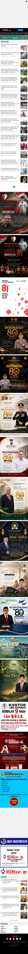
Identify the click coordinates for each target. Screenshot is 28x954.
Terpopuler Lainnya (14, 920)
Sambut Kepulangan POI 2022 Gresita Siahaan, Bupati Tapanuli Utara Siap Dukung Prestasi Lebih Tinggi (10, 137)
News (9, 33)
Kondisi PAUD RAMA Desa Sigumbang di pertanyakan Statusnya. (10, 53)
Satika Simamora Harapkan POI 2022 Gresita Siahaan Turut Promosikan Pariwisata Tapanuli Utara (10, 129)
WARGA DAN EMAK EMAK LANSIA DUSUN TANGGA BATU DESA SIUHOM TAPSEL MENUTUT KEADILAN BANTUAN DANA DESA (10, 71)
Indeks (5, 33)
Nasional (12, 33)
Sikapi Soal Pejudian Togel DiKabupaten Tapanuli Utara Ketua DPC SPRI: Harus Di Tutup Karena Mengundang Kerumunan (10, 104)
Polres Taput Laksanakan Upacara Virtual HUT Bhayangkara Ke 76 (9, 144)
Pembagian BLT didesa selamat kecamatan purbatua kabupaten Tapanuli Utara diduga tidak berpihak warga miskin (9, 162)
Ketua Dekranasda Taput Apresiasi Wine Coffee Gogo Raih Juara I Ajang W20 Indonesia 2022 (9, 120)
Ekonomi (21, 33)
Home (2, 33)
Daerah (2, 926)
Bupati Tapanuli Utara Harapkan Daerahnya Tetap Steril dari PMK (8, 152)
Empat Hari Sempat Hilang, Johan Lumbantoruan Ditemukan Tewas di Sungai (9, 87)
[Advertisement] (14, 14)
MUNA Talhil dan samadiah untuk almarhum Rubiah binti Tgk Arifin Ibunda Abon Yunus (11, 906)
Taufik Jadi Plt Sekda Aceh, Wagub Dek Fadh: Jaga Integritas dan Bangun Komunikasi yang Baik (11, 914)
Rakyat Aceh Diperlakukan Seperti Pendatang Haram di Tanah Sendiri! (11, 896)
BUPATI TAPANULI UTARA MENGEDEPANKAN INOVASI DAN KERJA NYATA (9, 178)
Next (24, 186)
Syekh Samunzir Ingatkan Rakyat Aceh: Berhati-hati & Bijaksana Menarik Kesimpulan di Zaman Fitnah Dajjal (11, 889)
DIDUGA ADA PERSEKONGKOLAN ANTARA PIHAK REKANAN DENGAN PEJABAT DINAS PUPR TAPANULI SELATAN (9, 79)
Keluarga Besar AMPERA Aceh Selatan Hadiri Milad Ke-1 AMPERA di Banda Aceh (11, 881)
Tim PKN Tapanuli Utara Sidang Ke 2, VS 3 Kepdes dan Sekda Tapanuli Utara (10, 169)
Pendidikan (3, 932)
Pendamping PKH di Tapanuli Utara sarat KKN (9, 45)
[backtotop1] (27, 945)
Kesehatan (3, 928)
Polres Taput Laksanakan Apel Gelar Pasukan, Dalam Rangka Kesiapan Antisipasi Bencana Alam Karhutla (9, 95)
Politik (15, 932)
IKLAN (14, 943)
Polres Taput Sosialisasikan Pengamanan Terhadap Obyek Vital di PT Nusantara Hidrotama (10, 62)
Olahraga (17, 33)
